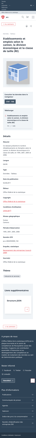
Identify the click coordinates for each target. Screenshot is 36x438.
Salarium (5, 411)
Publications (6, 395)
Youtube (28, 370)
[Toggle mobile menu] (33, 17)
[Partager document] (31, 26)
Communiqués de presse (11, 400)
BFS (7, 17)
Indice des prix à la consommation (15, 416)
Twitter (18, 370)
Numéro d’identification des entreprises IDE (12, 423)
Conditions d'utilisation (8, 435)
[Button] (27, 309)
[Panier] (27, 17)
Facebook (7, 370)
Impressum (17, 435)
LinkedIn (7, 374)
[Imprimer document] (26, 26)
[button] (33, 381)
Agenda (5, 406)
